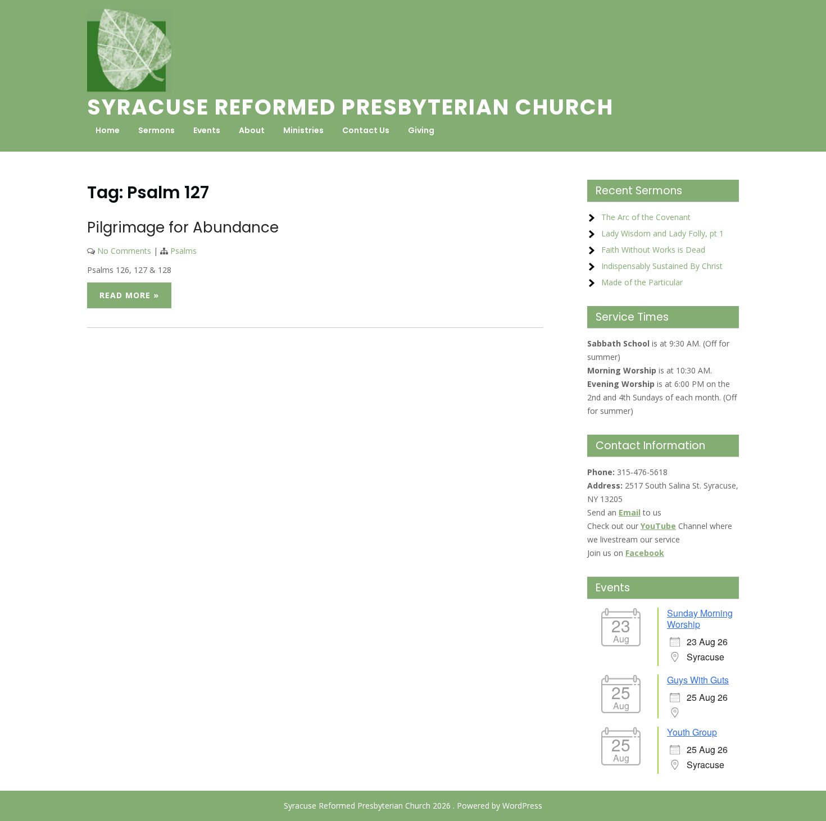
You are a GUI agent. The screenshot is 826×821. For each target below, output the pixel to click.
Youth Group (692, 732)
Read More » (129, 295)
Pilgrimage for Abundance (183, 227)
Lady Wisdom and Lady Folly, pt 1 (662, 233)
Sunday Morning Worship (700, 618)
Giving (421, 130)
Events (206, 130)
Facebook (644, 553)
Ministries (303, 130)
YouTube (658, 526)
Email (630, 512)
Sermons (156, 130)
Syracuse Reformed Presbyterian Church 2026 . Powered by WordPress (413, 805)
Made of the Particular (642, 282)
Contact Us (365, 130)
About (252, 130)
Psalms (183, 250)
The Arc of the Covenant (646, 217)
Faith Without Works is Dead (653, 249)
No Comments (124, 250)
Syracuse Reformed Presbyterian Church (350, 107)
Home (108, 130)
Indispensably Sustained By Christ (662, 266)
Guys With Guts (698, 679)
